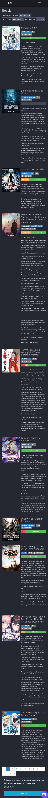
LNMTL (9, 3)
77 (4, 773)
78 (10, 773)
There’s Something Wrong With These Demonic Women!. (30, 352)
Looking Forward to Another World (31, 439)
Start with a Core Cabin (32, 169)
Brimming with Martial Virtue (32, 92)
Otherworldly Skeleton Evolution (32, 520)
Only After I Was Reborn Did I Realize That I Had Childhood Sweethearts (33, 619)
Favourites (7, 15)
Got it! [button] (24, 793)
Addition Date (25, 15)
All (26, 19)
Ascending (7, 19)
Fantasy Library (29, 27)
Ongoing (32, 19)
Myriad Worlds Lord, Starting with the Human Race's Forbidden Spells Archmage (33, 218)
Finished (41, 19)
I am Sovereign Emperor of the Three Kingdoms (33, 547)
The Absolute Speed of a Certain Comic (33, 713)
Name (15, 15)
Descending (17, 19)
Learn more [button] (9, 787)
